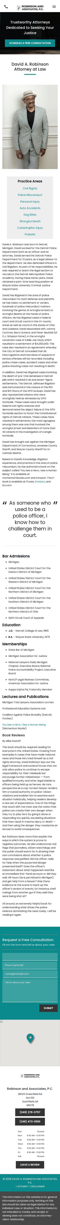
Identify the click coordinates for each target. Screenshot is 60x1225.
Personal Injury (30, 201)
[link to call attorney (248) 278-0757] (5, 6)
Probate (30, 234)
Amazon (40, 481)
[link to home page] (30, 6)
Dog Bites (30, 215)
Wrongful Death (30, 221)
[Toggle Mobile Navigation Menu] (54, 6)
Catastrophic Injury (30, 228)
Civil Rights (30, 188)
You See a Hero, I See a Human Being (24, 724)
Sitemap (23, 1186)
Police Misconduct (30, 195)
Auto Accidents (30, 208)
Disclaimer (37, 1186)
